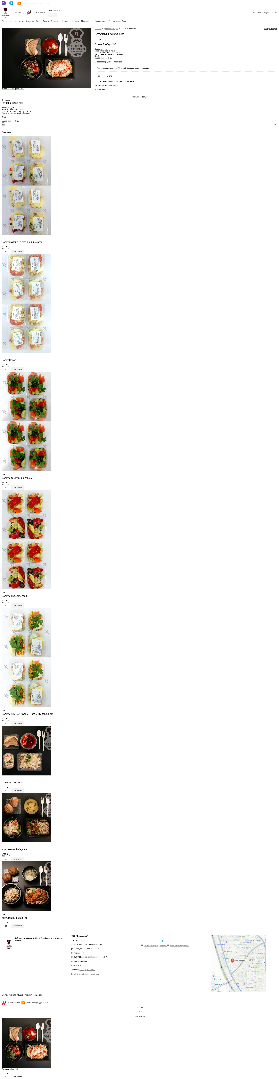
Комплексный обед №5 (15, 918)
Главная (98, 29)
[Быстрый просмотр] (4, 237)
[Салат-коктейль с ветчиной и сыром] (26, 161)
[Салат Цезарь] (26, 279)
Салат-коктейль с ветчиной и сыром (22, 242)
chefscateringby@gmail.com (35, 3)
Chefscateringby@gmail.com (88, 974)
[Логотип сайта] (5, 13)
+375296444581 (39, 12)
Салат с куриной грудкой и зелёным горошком (27, 714)
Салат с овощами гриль (15, 596)
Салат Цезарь (9, 360)
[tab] (136, 97)
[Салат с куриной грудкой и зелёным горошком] (26, 633)
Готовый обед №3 (12, 782)
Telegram (168, 940)
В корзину (111, 76)
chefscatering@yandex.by (180, 946)
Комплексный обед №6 (15, 849)
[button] (17, 252)
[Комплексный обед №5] (26, 886)
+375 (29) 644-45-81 (87, 970)
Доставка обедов (111, 29)
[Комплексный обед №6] (26, 817)
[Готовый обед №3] (26, 751)
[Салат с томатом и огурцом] (26, 397)
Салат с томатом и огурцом (17, 478)
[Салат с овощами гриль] (26, 515)
